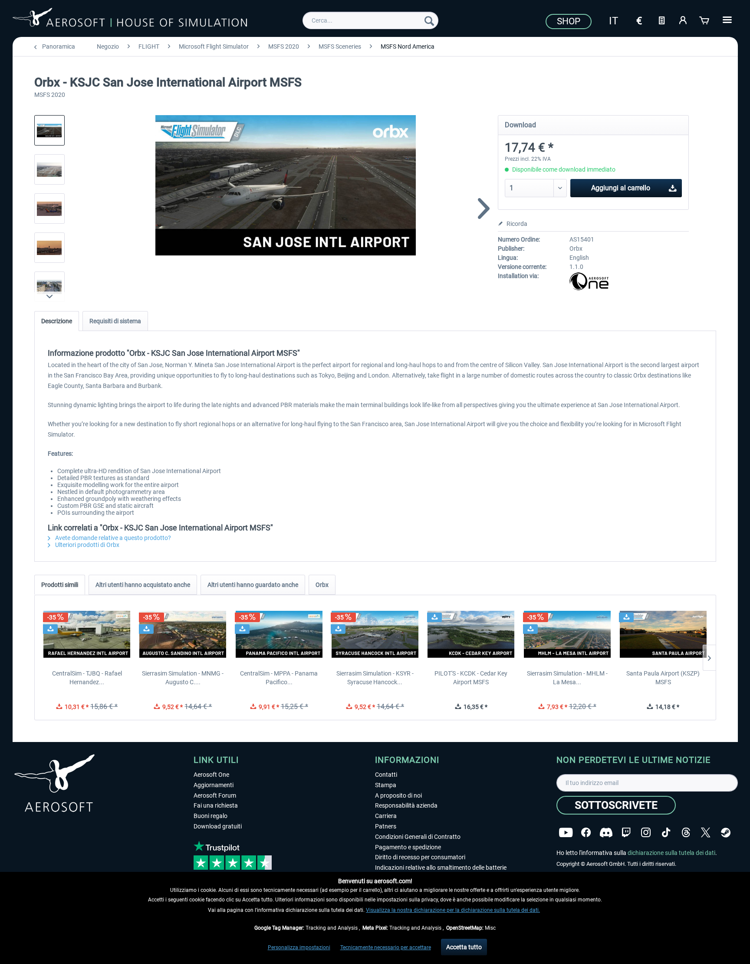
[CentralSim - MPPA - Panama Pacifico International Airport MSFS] (278, 634)
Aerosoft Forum (215, 795)
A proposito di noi (398, 795)
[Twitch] (626, 832)
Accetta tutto (464, 947)
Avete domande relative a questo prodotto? (112, 537)
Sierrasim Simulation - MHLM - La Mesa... (567, 678)
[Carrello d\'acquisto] (705, 19)
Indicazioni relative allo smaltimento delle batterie (441, 867)
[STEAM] (725, 832)
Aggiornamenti (214, 785)
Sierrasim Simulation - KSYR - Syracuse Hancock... (375, 678)
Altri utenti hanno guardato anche (252, 584)
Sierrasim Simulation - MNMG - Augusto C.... (183, 678)
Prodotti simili (59, 584)
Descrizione (56, 321)
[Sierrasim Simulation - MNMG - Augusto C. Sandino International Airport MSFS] (183, 634)
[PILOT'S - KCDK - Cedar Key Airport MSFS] (471, 634)
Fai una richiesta (216, 805)
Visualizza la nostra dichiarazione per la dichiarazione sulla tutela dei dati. (453, 910)
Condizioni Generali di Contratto (418, 836)
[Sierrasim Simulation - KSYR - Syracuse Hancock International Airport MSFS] (374, 634)
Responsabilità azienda (406, 805)
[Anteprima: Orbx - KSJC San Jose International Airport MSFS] (49, 130)
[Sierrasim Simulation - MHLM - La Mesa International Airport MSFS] (567, 634)
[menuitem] (370, 20)
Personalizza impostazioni (299, 947)
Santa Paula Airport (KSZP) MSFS (663, 678)
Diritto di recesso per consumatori (420, 857)
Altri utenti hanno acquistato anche (142, 584)
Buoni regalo (210, 815)
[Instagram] (646, 832)
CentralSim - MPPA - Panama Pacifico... (279, 678)
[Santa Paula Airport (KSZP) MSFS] (663, 634)
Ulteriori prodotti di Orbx (86, 544)
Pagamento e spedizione (408, 847)
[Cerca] (429, 20)
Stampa (385, 785)
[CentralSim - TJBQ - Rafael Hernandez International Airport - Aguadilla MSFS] (87, 634)
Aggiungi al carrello (620, 188)
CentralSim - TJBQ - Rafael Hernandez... (87, 678)
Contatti (386, 774)
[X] (706, 832)
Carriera (386, 815)
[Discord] (606, 832)
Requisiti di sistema (115, 321)
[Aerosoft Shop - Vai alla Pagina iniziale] (130, 19)
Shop (568, 21)
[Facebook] (586, 832)
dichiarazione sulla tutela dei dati (671, 852)
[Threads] (686, 832)
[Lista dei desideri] (661, 19)
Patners (385, 826)
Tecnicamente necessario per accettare (385, 947)
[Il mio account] (683, 19)
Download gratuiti (218, 826)
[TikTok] (666, 832)
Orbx (322, 584)
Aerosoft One (211, 774)
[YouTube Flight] (565, 832)
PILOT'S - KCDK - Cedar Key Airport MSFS (470, 678)
